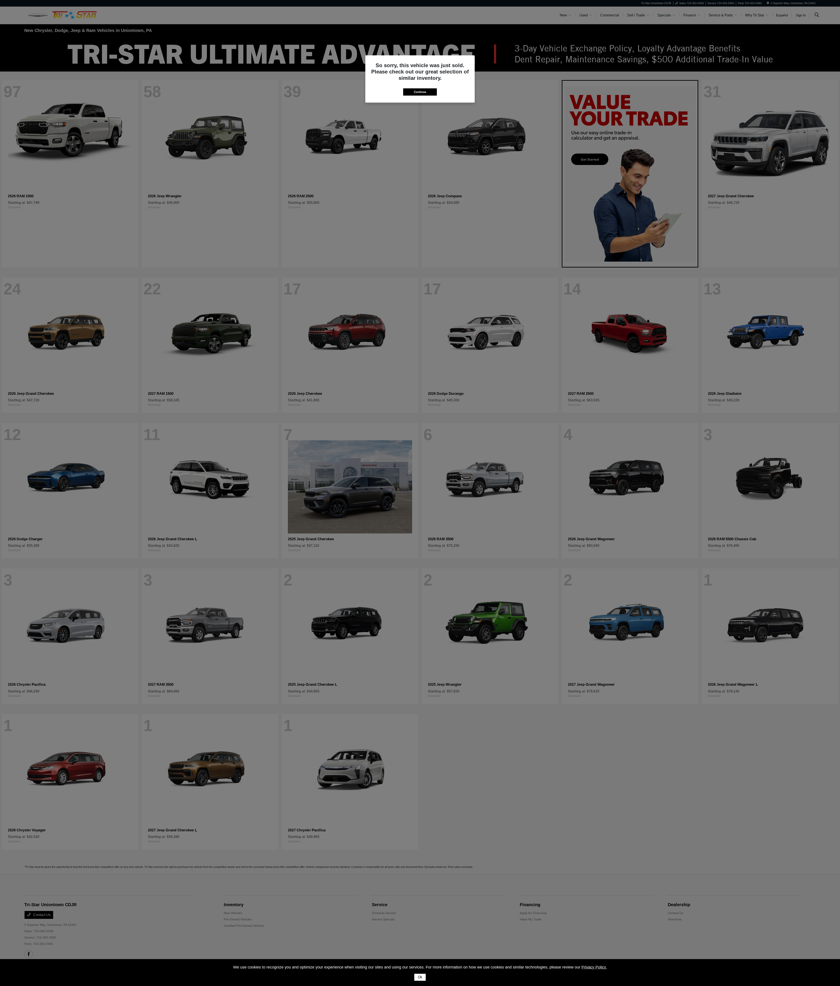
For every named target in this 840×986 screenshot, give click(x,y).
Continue (420, 92)
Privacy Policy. (594, 967)
